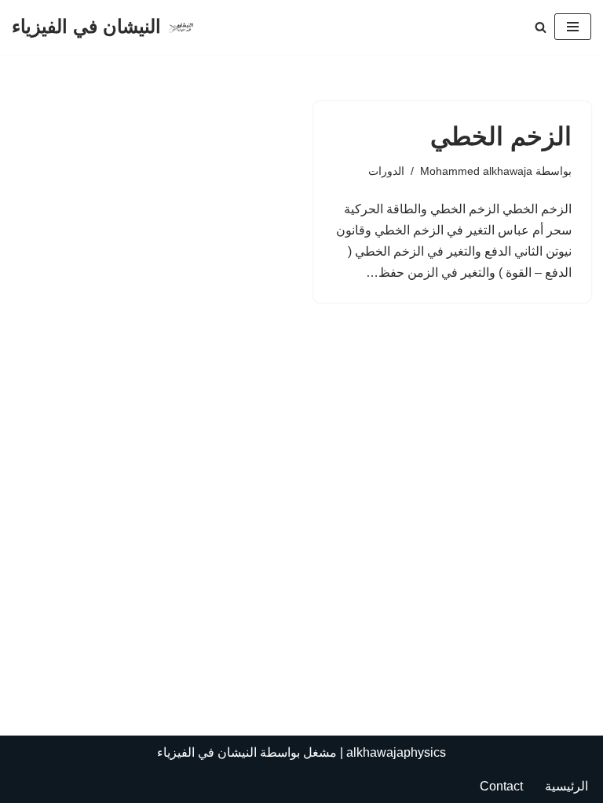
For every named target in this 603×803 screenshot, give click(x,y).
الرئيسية (566, 786)
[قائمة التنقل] (572, 26)
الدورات (386, 171)
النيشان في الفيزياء (207, 752)
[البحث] (540, 27)
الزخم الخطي (501, 136)
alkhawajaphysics (396, 752)
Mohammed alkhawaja (476, 171)
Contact (501, 786)
